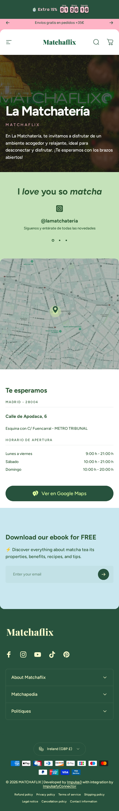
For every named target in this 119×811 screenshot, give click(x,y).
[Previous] (8, 22)
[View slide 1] (53, 240)
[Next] (111, 22)
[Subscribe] (103, 574)
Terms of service (69, 794)
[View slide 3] (66, 240)
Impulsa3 (74, 782)
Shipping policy (94, 794)
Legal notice (30, 801)
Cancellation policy (54, 801)
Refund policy (23, 794)
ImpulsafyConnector (59, 786)
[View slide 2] (59, 240)
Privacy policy (45, 794)
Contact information (83, 801)
